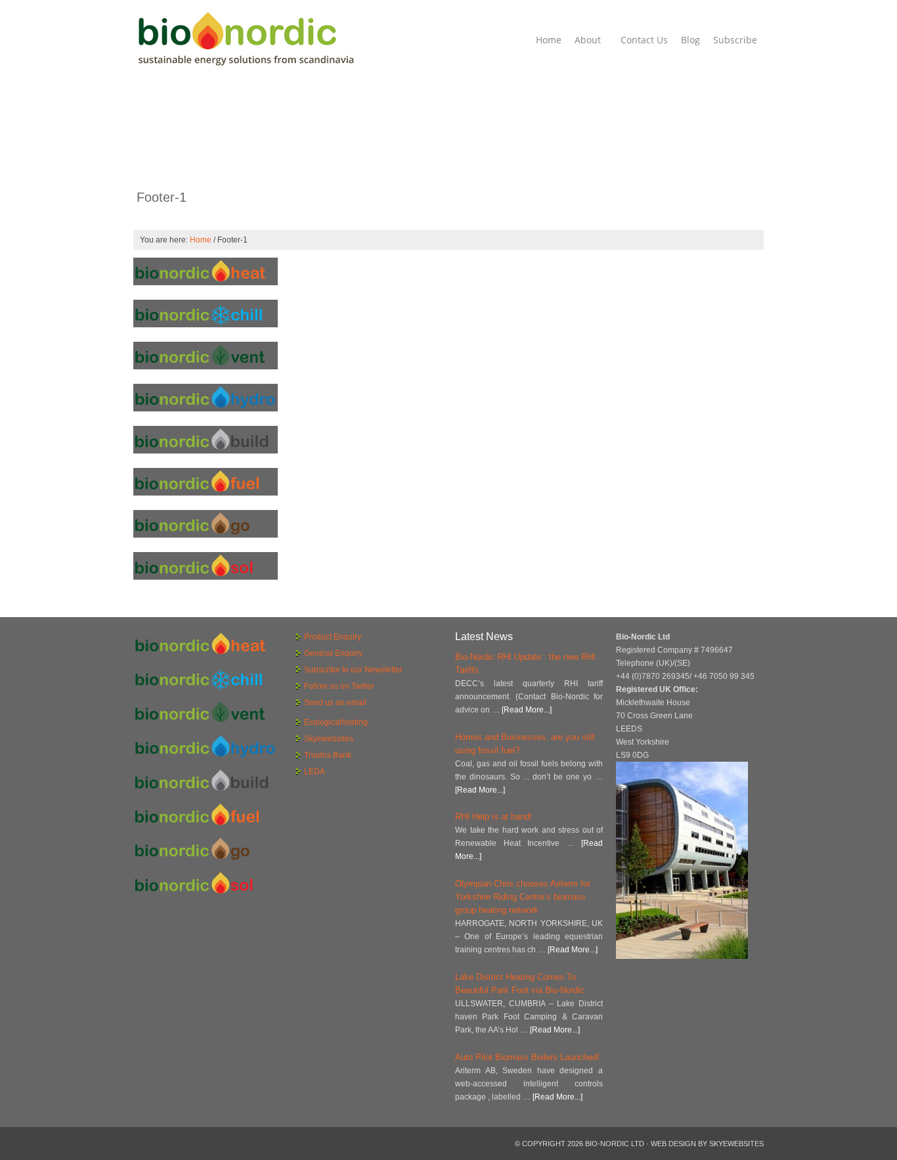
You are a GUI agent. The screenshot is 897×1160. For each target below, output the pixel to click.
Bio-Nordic (245, 39)
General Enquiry (333, 653)
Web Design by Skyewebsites (707, 1144)
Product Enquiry (332, 636)
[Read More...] (527, 709)
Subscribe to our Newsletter (353, 669)
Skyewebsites (328, 738)
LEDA (314, 771)
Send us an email (335, 702)
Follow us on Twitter (339, 686)
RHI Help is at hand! (493, 817)
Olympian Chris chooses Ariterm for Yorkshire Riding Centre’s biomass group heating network (522, 897)
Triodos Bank (327, 755)
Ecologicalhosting (336, 722)
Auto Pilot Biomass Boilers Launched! (527, 1057)
